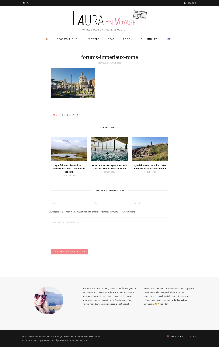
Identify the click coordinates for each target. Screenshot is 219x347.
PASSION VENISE (71, 336)
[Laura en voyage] (109, 20)
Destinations (67, 39)
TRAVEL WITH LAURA (90, 336)
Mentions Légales (54, 340)
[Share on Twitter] (67, 115)
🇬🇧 (168, 39)
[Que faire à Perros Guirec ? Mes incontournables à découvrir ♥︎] (150, 149)
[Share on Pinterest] (77, 115)
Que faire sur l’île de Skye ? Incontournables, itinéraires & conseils (69, 168)
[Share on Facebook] (62, 115)
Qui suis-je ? (150, 39)
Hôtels (94, 39)
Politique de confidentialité (75, 340)
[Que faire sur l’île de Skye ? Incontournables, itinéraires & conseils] (69, 149)
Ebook (128, 39)
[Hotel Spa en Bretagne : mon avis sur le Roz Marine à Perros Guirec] (109, 149)
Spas (111, 39)
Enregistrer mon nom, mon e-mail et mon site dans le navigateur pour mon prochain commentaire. (94, 211)
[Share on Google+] (72, 115)
